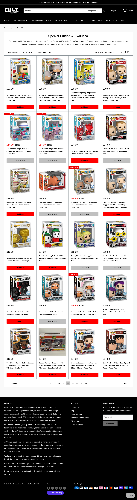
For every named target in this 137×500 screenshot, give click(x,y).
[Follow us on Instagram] (56, 487)
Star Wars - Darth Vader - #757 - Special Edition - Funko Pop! (18, 313)
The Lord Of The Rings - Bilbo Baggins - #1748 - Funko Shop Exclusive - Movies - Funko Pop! (115, 204)
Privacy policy (76, 421)
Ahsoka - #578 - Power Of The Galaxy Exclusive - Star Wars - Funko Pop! (84, 313)
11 (59, 383)
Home (6, 20)
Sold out (20, 107)
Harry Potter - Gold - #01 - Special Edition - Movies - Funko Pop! (19, 259)
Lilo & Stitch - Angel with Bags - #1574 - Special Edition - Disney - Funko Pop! (19, 151)
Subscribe (110, 423)
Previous (13, 383)
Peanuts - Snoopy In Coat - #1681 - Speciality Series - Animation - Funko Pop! (52, 258)
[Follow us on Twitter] (52, 487)
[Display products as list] (128, 52)
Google (29, 471)
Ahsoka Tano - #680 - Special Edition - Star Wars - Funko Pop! (52, 313)
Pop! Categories (19, 20)
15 (77, 383)
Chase (48, 20)
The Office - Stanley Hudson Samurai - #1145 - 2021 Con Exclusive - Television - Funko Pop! (20, 365)
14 (72, 383)
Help (72, 411)
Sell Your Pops (111, 20)
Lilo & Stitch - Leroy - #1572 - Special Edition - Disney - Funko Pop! (84, 152)
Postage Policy (76, 414)
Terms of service (77, 425)
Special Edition (37, 20)
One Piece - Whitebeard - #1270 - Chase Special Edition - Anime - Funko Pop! (19, 204)
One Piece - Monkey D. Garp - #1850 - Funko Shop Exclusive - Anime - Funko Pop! (84, 204)
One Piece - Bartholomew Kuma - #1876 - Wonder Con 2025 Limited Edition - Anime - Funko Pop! (51, 97)
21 (86, 383)
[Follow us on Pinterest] (60, 487)
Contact (92, 20)
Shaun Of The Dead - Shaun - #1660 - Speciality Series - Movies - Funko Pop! (116, 151)
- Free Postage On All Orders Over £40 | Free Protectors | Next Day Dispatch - (68, 2)
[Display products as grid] (125, 52)
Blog (122, 20)
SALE (82, 20)
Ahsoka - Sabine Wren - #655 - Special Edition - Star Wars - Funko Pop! (116, 311)
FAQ (100, 20)
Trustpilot (37, 471)
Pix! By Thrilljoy (61, 20)
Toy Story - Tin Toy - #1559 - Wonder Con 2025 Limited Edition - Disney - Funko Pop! (20, 97)
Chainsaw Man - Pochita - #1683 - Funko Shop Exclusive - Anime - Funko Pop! (51, 204)
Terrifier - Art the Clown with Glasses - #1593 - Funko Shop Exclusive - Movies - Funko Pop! (116, 258)
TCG (72, 20)
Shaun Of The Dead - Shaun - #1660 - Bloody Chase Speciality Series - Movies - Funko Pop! (116, 97)
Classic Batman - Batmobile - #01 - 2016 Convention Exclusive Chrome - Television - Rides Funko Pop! (52, 365)
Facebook (22, 467)
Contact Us (75, 407)
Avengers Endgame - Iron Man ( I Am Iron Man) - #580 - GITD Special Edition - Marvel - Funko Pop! (84, 365)
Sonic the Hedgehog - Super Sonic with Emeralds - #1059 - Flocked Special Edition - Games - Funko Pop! (83, 96)
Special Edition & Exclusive (19, 28)
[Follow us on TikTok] (64, 487)
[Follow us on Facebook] (48, 487)
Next (125, 383)
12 (63, 383)
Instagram (12, 467)
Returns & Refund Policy (80, 418)
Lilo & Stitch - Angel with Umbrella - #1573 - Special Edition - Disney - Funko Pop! (52, 151)
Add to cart (20, 161)
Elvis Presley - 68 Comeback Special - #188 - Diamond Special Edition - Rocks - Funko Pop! (116, 365)
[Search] (104, 10)
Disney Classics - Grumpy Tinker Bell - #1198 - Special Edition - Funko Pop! (84, 258)
